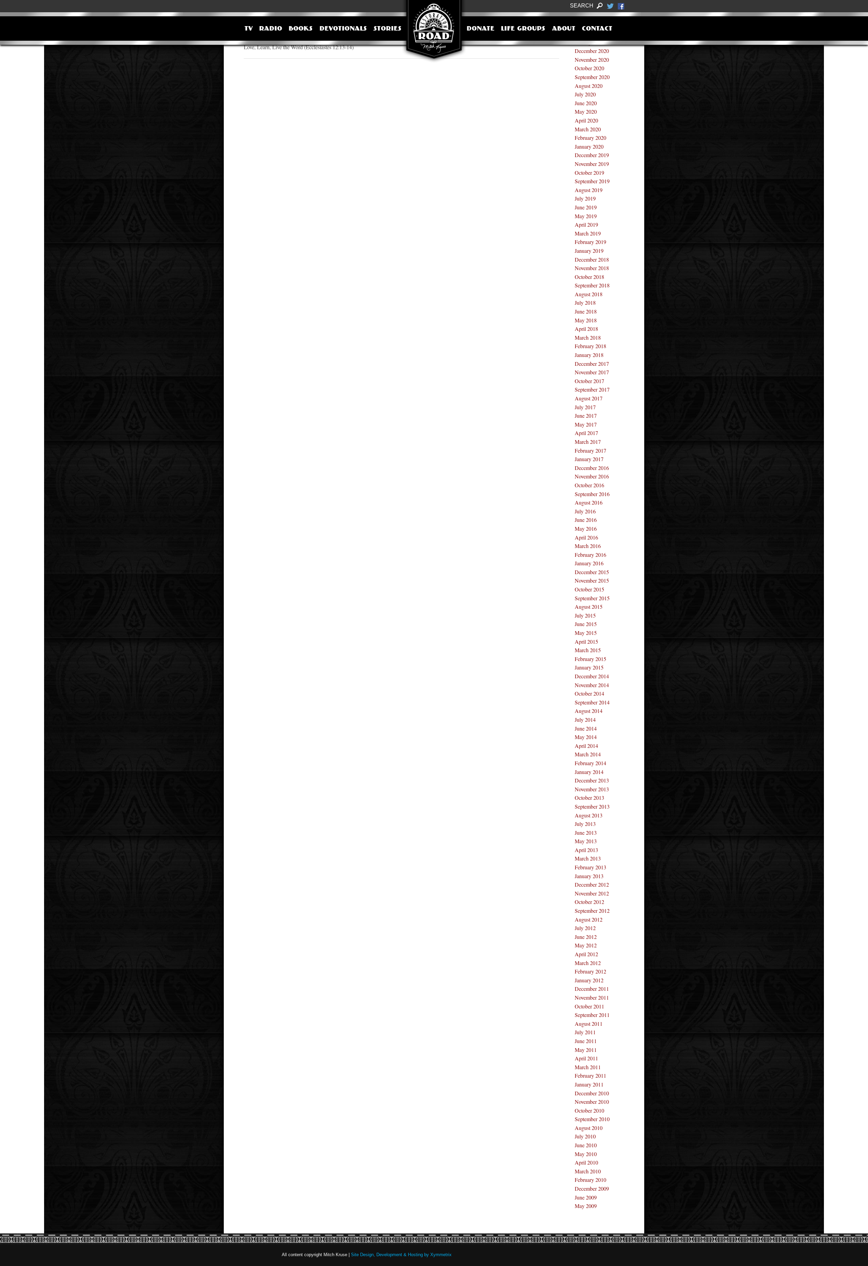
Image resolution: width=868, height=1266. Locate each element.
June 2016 (586, 519)
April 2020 (586, 120)
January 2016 (589, 563)
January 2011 (589, 1084)
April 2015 (586, 641)
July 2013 (585, 823)
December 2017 (592, 363)
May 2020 (586, 111)
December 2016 (592, 467)
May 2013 (586, 841)
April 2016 (586, 537)
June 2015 (586, 623)
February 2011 (590, 1075)
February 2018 (590, 345)
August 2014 (589, 710)
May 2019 (586, 216)
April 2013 (586, 849)
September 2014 (592, 702)
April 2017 (586, 432)
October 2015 (589, 589)
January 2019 (589, 250)
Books (301, 29)
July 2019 (585, 198)
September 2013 (592, 806)
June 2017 (586, 415)
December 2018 (592, 259)
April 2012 (586, 954)
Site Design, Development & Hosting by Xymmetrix (401, 1254)
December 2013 (592, 780)
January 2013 (589, 876)
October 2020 (589, 68)
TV (248, 29)
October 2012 (589, 901)
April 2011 (586, 1058)
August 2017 (589, 398)
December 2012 (592, 884)
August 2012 (589, 919)
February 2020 (590, 137)
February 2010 (590, 1179)
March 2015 (588, 650)
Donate (480, 29)
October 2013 (589, 797)
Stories (387, 29)
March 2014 (588, 754)
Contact (597, 29)
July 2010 (585, 1136)
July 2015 (585, 615)
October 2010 (589, 1110)
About (563, 29)
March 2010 (588, 1171)
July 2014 (585, 719)
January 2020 (589, 146)
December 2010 (592, 1093)
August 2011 (589, 1023)
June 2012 (586, 936)
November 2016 (592, 476)
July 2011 (585, 1032)
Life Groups (523, 29)
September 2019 (592, 181)
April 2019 (586, 224)
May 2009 (586, 1205)
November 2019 (592, 163)
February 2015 (590, 658)
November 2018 (592, 267)
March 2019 (588, 233)
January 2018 (589, 354)
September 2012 (592, 910)
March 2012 (588, 962)
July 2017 (585, 407)
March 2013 (588, 858)
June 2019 (586, 207)
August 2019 (589, 189)
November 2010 (592, 1101)
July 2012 (585, 927)
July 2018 (585, 302)
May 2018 (586, 320)
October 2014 (589, 693)
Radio (270, 29)
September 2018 (592, 285)
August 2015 (589, 606)
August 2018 (589, 294)
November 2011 (592, 997)
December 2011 (592, 988)
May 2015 (586, 632)
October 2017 (589, 380)
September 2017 (592, 389)
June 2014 (586, 728)
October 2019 (589, 172)
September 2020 (592, 76)
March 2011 (588, 1067)
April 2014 (586, 745)
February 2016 (590, 554)
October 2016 (589, 485)
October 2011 (589, 1006)
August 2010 (589, 1127)
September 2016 (592, 493)
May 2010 (586, 1153)
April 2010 (586, 1162)
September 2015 (592, 598)
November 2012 (592, 893)
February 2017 (590, 450)
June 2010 (586, 1145)
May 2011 (586, 1049)
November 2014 (592, 684)
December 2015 (592, 571)
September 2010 (592, 1118)
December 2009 (592, 1188)
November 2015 (592, 580)
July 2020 (585, 94)
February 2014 (590, 763)
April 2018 (586, 328)
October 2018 (589, 276)
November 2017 (592, 372)
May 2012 (586, 945)
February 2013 (590, 867)
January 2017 (589, 458)
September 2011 (592, 1014)
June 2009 (586, 1197)
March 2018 (588, 337)
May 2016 (586, 528)
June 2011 (586, 1040)
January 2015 (589, 667)
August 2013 (589, 815)
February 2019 (590, 241)
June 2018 (586, 311)
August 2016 (589, 502)
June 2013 (586, 832)
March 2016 (588, 545)
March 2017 (588, 441)
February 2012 (590, 971)
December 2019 (592, 154)
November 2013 (592, 789)
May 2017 (586, 424)
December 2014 (592, 676)
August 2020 (589, 85)
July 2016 (585, 511)
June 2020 (586, 103)
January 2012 (589, 980)
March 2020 (588, 129)
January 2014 (589, 771)
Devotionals (343, 29)
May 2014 (586, 736)
